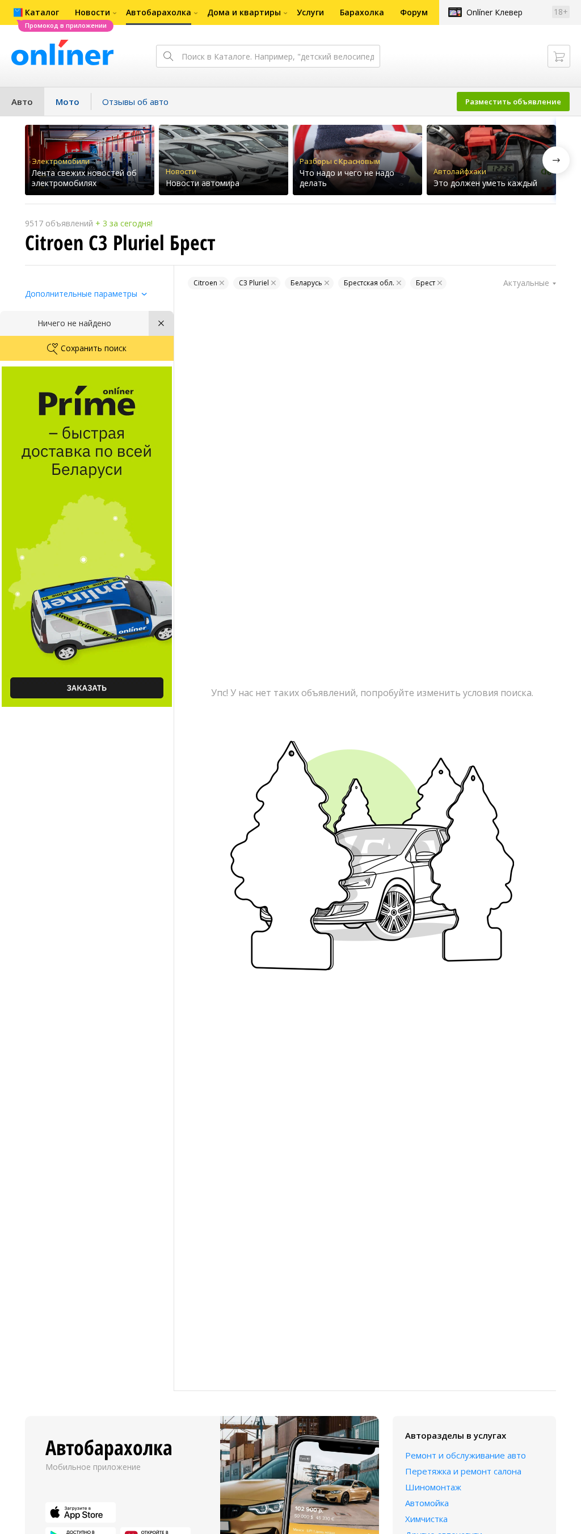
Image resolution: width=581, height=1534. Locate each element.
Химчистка (426, 1518)
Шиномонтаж (433, 1487)
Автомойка (427, 1502)
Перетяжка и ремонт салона (463, 1471)
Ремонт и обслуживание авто (465, 1455)
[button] (556, 160)
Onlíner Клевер (494, 12)
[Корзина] (559, 56)
